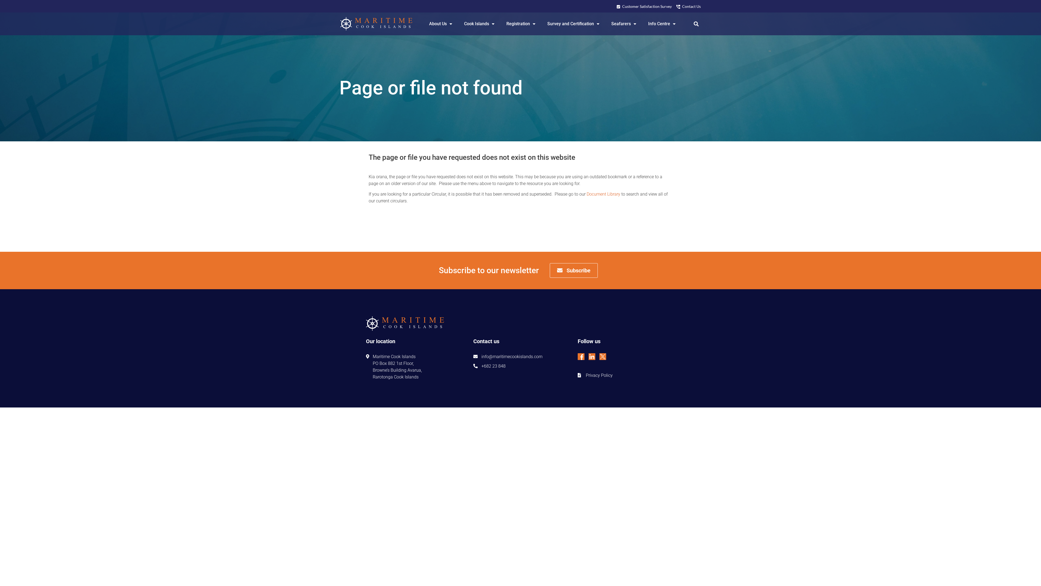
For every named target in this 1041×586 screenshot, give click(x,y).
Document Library (603, 194)
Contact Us (691, 6)
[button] (696, 23)
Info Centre (659, 23)
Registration (518, 23)
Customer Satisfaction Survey (647, 6)
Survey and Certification (570, 23)
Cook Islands (476, 23)
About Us (438, 23)
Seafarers (621, 23)
